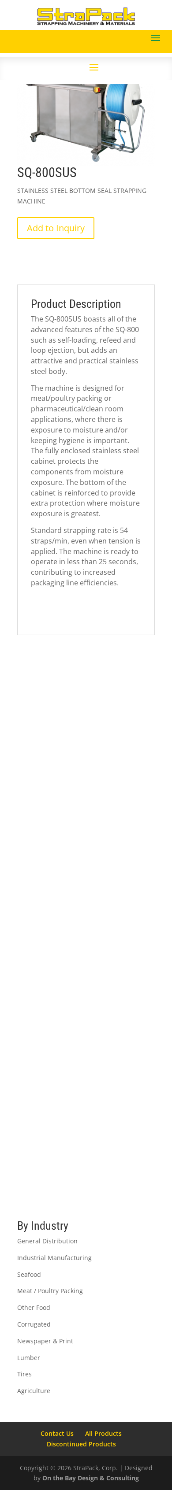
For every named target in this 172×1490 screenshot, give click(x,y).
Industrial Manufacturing (54, 1257)
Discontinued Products (81, 1444)
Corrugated (34, 1324)
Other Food (33, 1307)
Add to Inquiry (56, 228)
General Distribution (47, 1241)
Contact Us (57, 1433)
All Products (103, 1433)
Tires (24, 1374)
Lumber (28, 1357)
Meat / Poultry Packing (50, 1291)
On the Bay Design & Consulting (90, 1478)
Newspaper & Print (45, 1341)
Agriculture (33, 1390)
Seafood (29, 1274)
